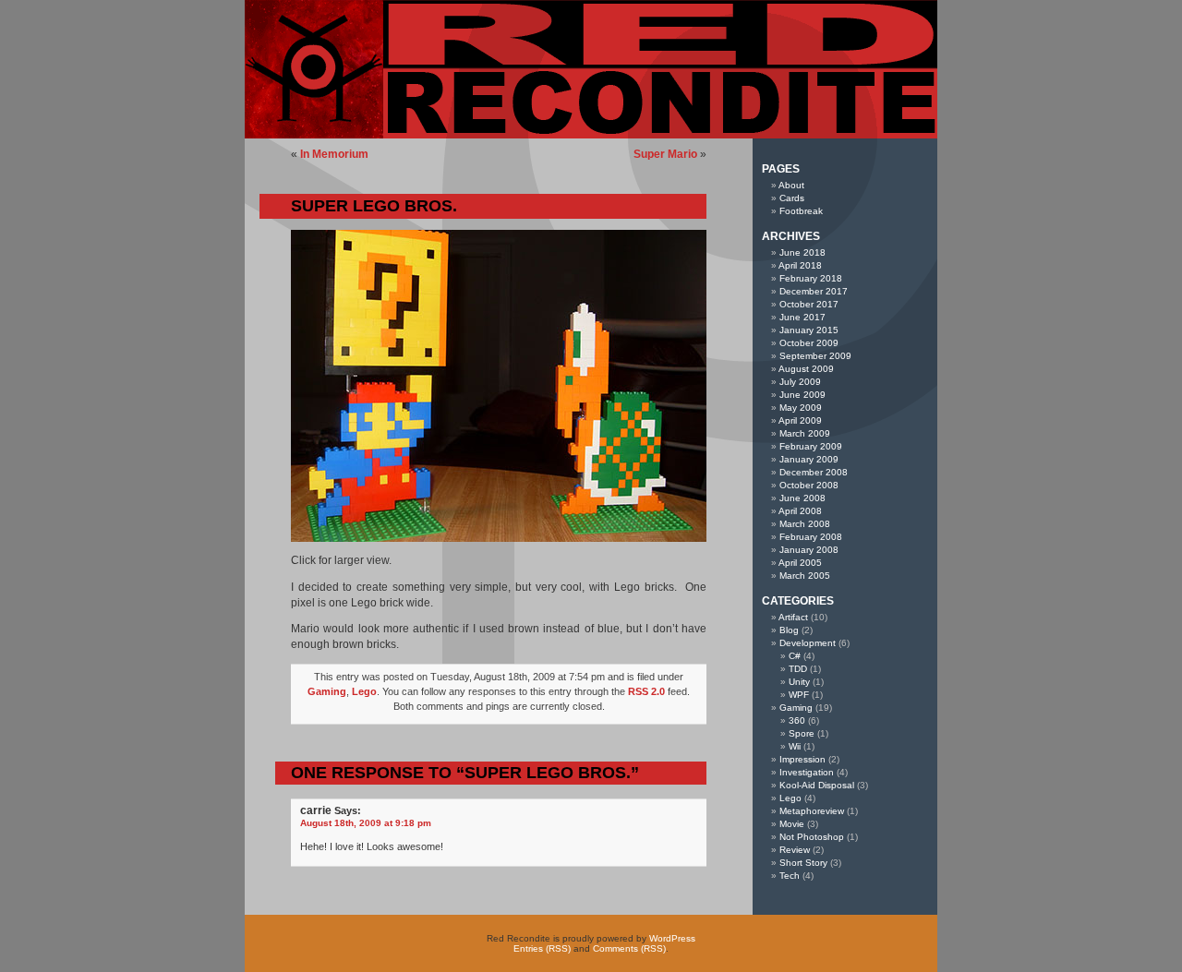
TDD (798, 669)
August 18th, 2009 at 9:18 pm (365, 823)
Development (807, 643)
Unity (799, 682)
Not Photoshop (811, 837)
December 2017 (813, 291)
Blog (789, 630)
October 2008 (808, 485)
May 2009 (800, 407)
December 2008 (813, 472)
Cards (791, 198)
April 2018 (800, 265)
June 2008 (802, 498)
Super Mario (665, 154)
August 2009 (806, 369)
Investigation (806, 772)
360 (797, 720)
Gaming (327, 691)
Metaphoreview (811, 811)
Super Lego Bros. (374, 206)
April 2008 (800, 511)
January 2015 (808, 330)
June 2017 (802, 317)
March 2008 (804, 524)
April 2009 (800, 420)
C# (795, 656)
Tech (789, 875)
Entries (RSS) (542, 948)
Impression (802, 759)
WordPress (672, 938)
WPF (799, 695)
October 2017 (808, 304)
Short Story (803, 863)
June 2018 (802, 252)
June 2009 (802, 395)
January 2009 (808, 459)
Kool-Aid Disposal (816, 785)
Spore (801, 733)
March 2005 (804, 575)
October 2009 (808, 343)
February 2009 (810, 446)
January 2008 (808, 550)
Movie (791, 824)
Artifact (793, 617)
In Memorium (334, 154)
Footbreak (801, 211)
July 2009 (800, 382)
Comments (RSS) (629, 948)
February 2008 (810, 537)
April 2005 (800, 563)
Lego (364, 691)
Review (794, 850)
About (791, 185)
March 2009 (804, 433)
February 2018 (810, 278)
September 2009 (815, 356)
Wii (795, 746)
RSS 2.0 (646, 691)
